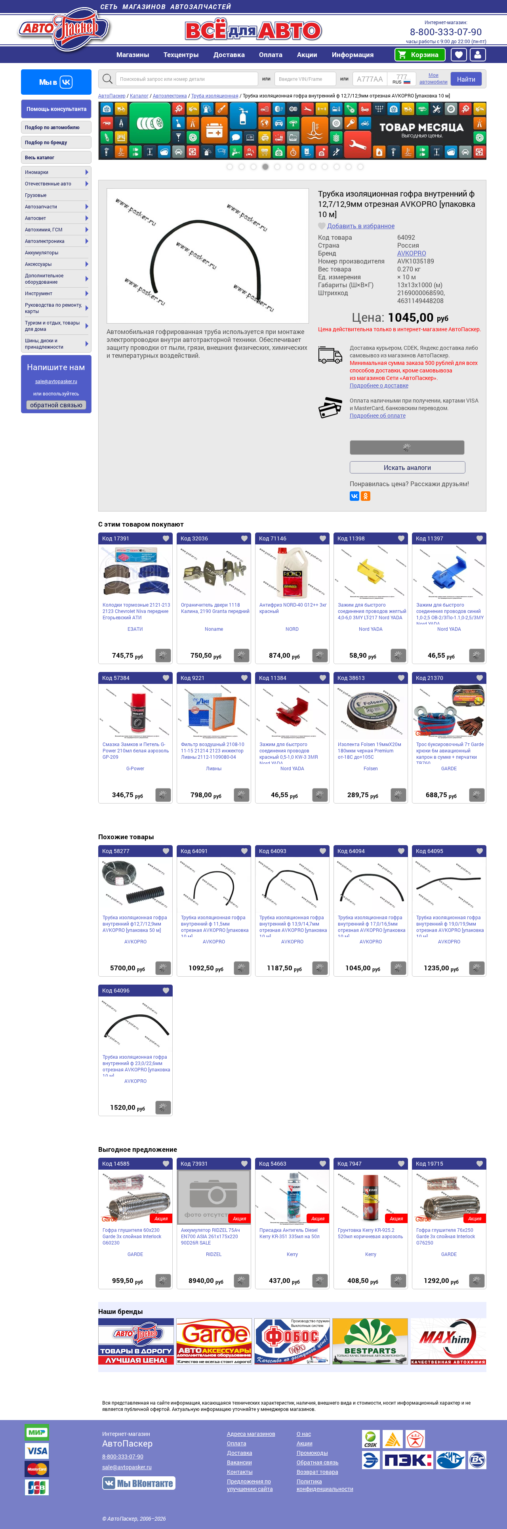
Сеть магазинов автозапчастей (165, 6)
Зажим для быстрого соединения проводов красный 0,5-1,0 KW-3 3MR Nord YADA (288, 752)
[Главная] (64, 29)
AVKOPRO (411, 253)
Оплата (270, 54)
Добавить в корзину (407, 447)
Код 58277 (116, 851)
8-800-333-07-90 (446, 31)
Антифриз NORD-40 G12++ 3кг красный (293, 607)
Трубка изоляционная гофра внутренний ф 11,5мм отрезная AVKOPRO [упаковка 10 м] (215, 925)
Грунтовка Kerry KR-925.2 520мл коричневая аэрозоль (370, 1233)
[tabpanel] (292, 130)
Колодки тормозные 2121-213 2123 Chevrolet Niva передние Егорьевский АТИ (136, 610)
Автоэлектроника (45, 241)
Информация (353, 54)
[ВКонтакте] (354, 496)
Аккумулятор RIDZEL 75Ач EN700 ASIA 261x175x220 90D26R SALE (210, 1236)
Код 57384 (116, 677)
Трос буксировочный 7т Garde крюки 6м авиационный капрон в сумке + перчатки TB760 (450, 752)
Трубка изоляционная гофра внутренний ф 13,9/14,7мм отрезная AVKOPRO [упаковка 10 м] (293, 925)
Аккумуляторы (41, 252)
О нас (304, 1433)
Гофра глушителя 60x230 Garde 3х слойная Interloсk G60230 (132, 1236)
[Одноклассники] (365, 496)
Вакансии (239, 1462)
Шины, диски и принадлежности (44, 343)
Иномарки (36, 172)
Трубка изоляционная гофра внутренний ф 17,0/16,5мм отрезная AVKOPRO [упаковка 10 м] (372, 925)
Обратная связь (318, 1462)
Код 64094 (351, 851)
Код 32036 (194, 538)
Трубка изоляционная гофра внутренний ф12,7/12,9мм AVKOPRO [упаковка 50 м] (135, 923)
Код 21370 (429, 677)
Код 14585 (116, 1163)
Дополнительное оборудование (44, 278)
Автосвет (35, 218)
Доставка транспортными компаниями (424, 1449)
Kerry (292, 1254)
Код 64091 (194, 851)
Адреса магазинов (251, 1433)
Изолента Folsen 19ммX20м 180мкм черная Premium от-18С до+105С (369, 750)
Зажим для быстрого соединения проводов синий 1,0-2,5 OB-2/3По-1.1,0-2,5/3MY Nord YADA (450, 612)
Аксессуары (38, 264)
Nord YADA (371, 629)
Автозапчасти (41, 206)
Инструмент (38, 293)
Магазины (132, 54)
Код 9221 (193, 677)
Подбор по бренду (46, 142)
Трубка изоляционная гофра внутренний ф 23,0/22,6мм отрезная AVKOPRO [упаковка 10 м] (136, 1065)
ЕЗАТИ (135, 629)
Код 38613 (351, 677)
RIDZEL (213, 1254)
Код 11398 (351, 538)
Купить (163, 655)
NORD (292, 629)
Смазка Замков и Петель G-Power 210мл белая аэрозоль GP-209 (136, 750)
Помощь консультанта (57, 109)
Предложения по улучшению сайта (250, 1485)
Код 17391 (116, 538)
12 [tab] (368, 164)
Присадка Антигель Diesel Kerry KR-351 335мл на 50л (289, 1233)
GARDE (449, 768)
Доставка (229, 54)
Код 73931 (194, 1163)
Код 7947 (349, 1163)
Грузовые (35, 195)
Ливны (213, 768)
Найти (466, 79)
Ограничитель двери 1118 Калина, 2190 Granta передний (215, 607)
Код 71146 (272, 538)
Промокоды (312, 1452)
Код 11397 (429, 538)
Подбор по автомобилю (52, 127)
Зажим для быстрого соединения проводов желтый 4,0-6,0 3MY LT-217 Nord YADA (372, 610)
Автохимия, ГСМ (44, 229)
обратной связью (56, 405)
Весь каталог (39, 157)
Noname (214, 629)
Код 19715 (429, 1163)
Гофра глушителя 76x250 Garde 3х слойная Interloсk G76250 (445, 1236)
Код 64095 (429, 851)
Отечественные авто (48, 183)
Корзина (424, 54)
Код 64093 (272, 851)
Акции (305, 1443)
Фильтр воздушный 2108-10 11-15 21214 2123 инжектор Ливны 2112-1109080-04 (212, 750)
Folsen (371, 768)
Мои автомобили (433, 78)
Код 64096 (116, 990)
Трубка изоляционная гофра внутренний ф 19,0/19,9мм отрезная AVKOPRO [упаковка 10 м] (450, 925)
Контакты (240, 1472)
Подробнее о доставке (379, 385)
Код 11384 (272, 677)
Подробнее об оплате (378, 415)
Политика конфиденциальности (325, 1485)
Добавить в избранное (361, 226)
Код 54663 (272, 1163)
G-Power (135, 768)
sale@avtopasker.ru (56, 381)
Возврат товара (317, 1472)
